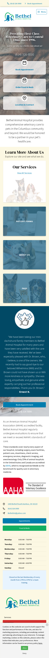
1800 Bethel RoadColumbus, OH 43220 (22, 504)
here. (41, 643)
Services (7, 617)
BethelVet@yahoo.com (17, 513)
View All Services (24, 173)
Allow (24, 648)
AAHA (8, 465)
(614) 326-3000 (24, 54)
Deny (25, 653)
